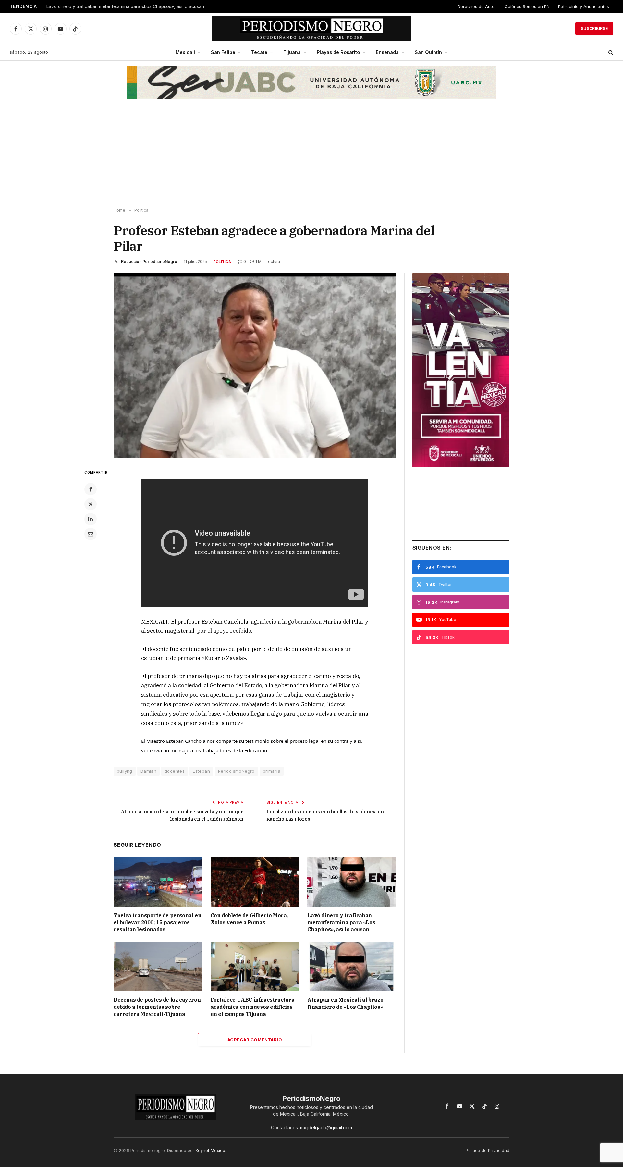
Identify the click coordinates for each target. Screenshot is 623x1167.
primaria (271, 771)
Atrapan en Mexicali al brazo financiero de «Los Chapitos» (345, 1003)
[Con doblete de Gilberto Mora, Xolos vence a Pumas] (255, 882)
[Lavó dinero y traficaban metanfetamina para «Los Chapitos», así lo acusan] (351, 882)
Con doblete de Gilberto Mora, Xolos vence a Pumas (249, 919)
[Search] (610, 52)
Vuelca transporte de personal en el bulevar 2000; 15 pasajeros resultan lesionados (157, 922)
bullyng (124, 771)
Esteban (201, 771)
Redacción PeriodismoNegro (149, 261)
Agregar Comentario (254, 1039)
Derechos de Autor (477, 6)
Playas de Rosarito (338, 52)
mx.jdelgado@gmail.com (326, 1127)
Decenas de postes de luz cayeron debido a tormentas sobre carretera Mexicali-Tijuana (157, 1006)
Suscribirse (594, 28)
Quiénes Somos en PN (527, 6)
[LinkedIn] (90, 519)
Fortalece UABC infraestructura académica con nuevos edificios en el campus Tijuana (253, 1006)
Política (222, 262)
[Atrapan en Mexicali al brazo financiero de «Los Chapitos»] (351, 966)
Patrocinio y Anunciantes (583, 6)
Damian (148, 771)
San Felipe (223, 52)
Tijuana (292, 52)
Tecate (259, 52)
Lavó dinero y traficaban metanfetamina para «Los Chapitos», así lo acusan (125, 6)
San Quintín (428, 52)
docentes (175, 771)
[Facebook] (90, 489)
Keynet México (210, 1150)
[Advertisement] (311, 156)
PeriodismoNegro (236, 771)
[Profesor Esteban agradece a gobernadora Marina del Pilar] (255, 365)
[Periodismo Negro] (311, 28)
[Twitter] (90, 504)
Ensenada (387, 52)
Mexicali (185, 52)
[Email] (90, 534)
